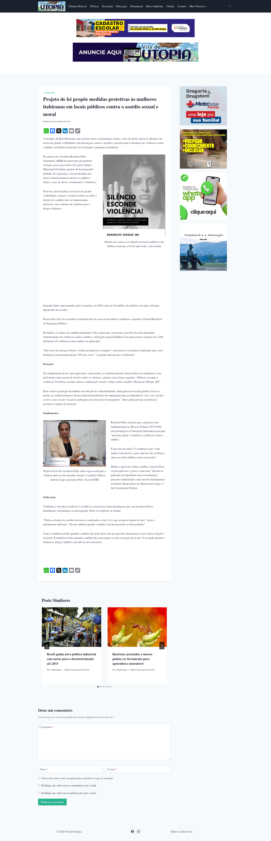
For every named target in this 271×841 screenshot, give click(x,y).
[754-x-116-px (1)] (135, 36)
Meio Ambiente (154, 6)
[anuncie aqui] (135, 61)
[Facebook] (132, 831)
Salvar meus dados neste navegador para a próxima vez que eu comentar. (77, 778)
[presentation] (71, 627)
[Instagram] (138, 831)
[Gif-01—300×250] (203, 105)
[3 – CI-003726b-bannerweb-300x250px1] (203, 149)
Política (94, 6)
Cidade (170, 6)
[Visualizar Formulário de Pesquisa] (230, 6)
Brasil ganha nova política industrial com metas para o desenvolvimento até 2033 (71, 659)
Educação (121, 6)
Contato (182, 6)
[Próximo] (161, 645)
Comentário (47, 727)
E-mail (112, 769)
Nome (44, 769)
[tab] (98, 686)
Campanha (49, 92)
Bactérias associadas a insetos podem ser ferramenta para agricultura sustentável (132, 659)
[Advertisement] (104, 281)
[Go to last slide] (46, 645)
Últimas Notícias (78, 6)
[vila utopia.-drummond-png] (203, 247)
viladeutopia (55, 669)
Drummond (136, 6)
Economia (107, 6)
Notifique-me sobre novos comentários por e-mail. (69, 785)
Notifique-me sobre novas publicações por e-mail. (68, 793)
